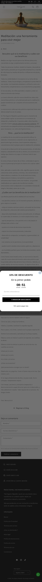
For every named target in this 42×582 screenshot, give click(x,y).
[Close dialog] (40, 273)
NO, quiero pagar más (21, 306)
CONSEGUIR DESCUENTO (21, 299)
